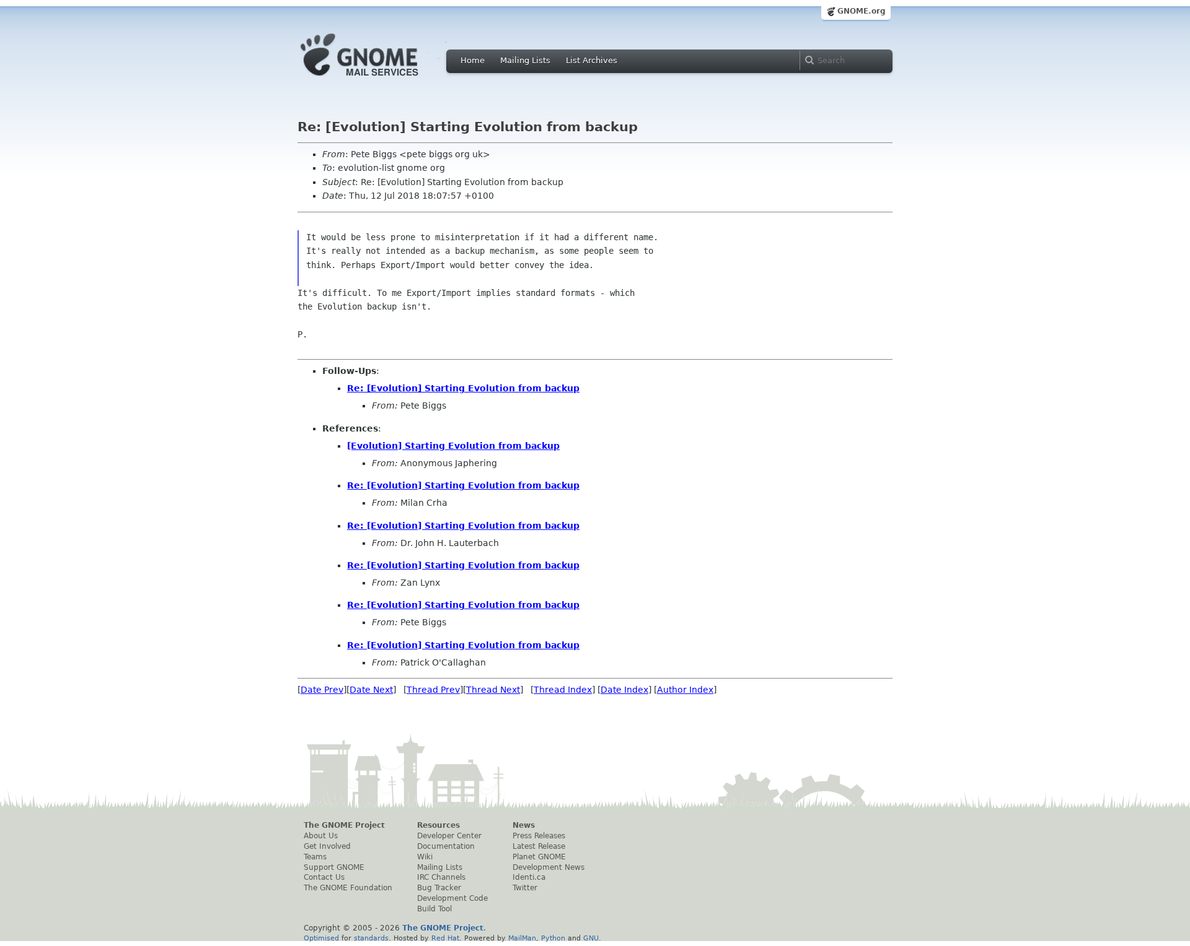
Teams (315, 857)
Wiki (425, 857)
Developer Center (449, 835)
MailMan (522, 938)
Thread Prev (433, 690)
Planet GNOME (539, 857)
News (524, 825)
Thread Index (563, 690)
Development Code (452, 898)
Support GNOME (334, 867)
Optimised (321, 938)
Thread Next (493, 690)
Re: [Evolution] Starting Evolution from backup (463, 388)
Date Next (371, 690)
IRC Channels (441, 877)
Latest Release (539, 846)
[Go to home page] (378, 79)
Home (473, 60)
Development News (548, 867)
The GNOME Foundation (348, 887)
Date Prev (322, 690)
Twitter (525, 887)
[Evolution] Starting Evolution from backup (453, 446)
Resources (438, 825)
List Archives (591, 60)
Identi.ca (529, 877)
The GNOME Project (344, 825)
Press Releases (539, 835)
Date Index (624, 690)
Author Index (685, 690)
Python (553, 938)
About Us (321, 835)
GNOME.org (861, 11)
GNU (591, 938)
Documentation (446, 846)
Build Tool (434, 909)
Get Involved (327, 846)
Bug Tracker (439, 887)
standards (371, 938)
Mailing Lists (525, 60)
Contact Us (324, 877)
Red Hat (445, 938)
